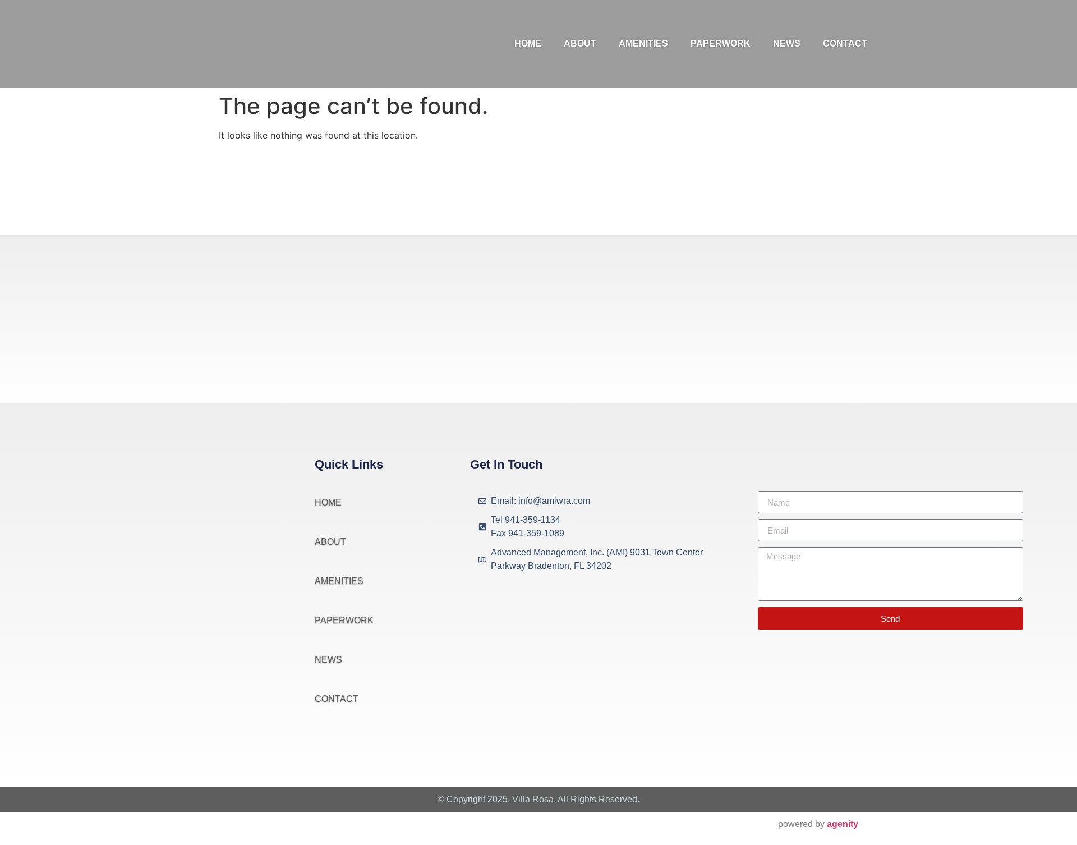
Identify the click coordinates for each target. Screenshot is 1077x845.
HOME (527, 43)
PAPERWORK (721, 43)
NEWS (786, 43)
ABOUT (580, 43)
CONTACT (845, 43)
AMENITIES (643, 43)
